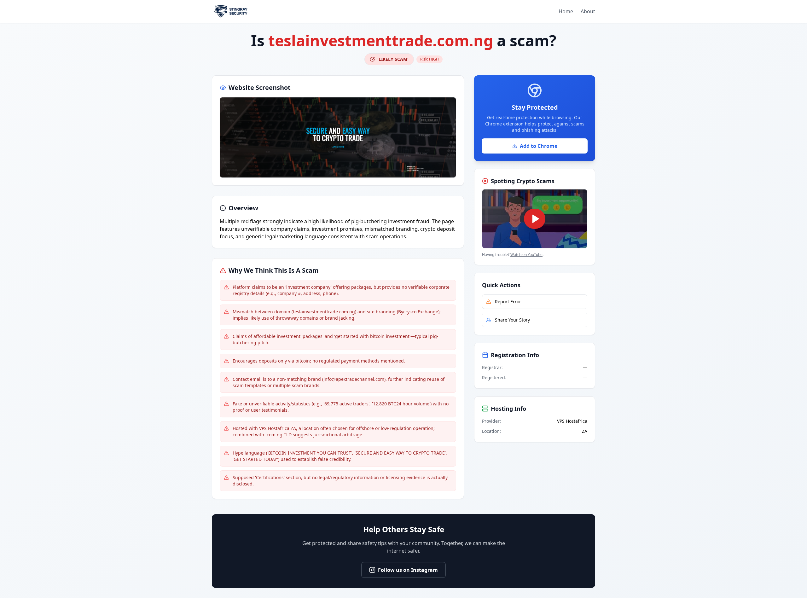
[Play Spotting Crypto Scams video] (534, 218)
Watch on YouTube (526, 254)
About (588, 11)
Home (566, 11)
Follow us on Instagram (408, 569)
